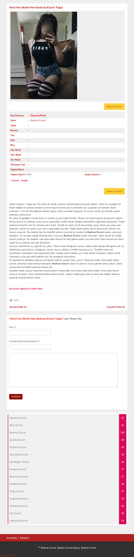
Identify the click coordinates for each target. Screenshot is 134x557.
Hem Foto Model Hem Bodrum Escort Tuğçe (36, 7)
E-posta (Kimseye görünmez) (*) (24, 341)
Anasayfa (12, 537)
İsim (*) (12, 327)
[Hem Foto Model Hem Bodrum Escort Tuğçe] (66, 55)
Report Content (114, 106)
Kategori (24, 537)
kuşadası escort (7, 555)
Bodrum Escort (38, 120)
